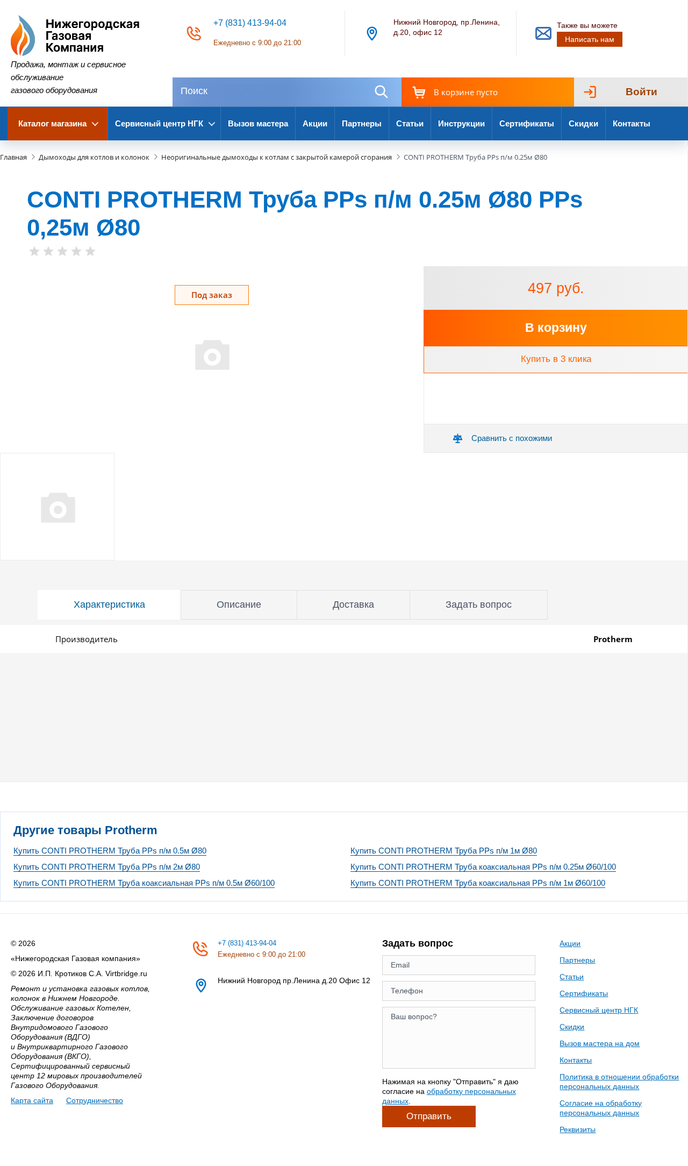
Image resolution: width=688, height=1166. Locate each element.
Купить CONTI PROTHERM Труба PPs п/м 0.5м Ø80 (109, 850)
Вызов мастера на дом (600, 1043)
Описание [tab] (239, 604)
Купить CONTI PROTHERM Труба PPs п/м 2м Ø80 (106, 866)
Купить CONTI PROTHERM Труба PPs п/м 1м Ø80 (443, 850)
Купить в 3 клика (556, 359)
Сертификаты (526, 123)
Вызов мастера (258, 123)
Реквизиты (578, 1129)
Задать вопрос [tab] (479, 604)
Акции (315, 123)
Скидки (583, 123)
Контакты (631, 123)
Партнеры (362, 123)
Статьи (410, 123)
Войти (641, 91)
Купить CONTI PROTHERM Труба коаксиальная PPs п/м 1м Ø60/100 (477, 882)
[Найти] (381, 91)
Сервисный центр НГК (599, 1010)
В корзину (556, 328)
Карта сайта (32, 1100)
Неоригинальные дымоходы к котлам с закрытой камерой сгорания (276, 157)
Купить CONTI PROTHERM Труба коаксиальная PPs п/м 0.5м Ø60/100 (144, 882)
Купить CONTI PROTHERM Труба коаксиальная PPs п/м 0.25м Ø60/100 (483, 866)
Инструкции (461, 123)
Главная (13, 157)
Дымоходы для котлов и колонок (94, 157)
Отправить (429, 1116)
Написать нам (589, 39)
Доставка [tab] (353, 604)
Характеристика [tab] (109, 604)
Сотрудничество (94, 1100)
